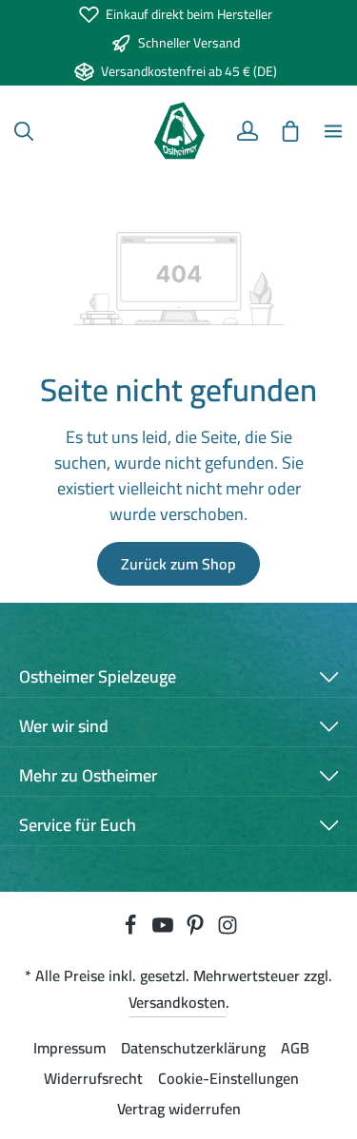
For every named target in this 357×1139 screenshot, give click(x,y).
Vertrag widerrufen (179, 1108)
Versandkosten (177, 1002)
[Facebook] (132, 930)
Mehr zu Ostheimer (88, 775)
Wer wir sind (64, 726)
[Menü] (333, 131)
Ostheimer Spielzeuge (97, 676)
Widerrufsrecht (93, 1078)
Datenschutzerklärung (193, 1047)
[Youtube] (164, 930)
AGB (295, 1047)
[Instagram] (227, 930)
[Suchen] (24, 131)
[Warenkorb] (290, 131)
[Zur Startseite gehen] (178, 131)
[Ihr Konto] (247, 131)
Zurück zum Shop (178, 564)
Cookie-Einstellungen (228, 1078)
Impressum (69, 1047)
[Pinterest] (197, 930)
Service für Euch (77, 825)
